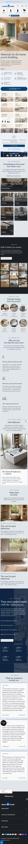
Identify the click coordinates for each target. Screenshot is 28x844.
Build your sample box (6, 258)
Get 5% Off (3, 723)
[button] (26, 5)
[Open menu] (2, 6)
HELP (21, 1)
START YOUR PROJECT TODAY (7, 640)
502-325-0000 (16, 1)
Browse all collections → (14, 175)
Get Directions (15, 15)
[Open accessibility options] (1, 842)
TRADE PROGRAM (9, 1)
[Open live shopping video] (26, 421)
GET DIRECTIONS (14, 145)
